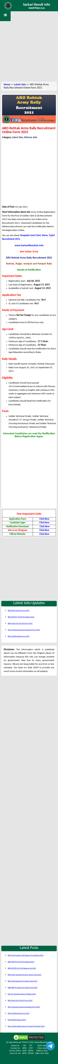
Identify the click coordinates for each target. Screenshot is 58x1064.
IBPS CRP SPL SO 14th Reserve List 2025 (22, 968)
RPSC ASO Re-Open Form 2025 (18, 636)
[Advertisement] (29, 50)
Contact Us (15, 1048)
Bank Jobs (42, 1046)
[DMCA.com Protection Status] (29, 1037)
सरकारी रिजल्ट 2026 (37, 8)
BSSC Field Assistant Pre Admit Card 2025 (22, 981)
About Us (15, 1046)
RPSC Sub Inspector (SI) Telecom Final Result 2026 (26, 955)
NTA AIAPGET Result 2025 (17, 1020)
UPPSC (31, 1051)
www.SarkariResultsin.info (29, 245)
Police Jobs (42, 1048)
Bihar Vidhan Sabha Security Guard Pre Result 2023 (26, 1026)
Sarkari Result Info (36, 5)
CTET (31, 1048)
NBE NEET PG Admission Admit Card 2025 (23, 988)
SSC (24, 1046)
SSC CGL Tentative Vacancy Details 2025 (22, 994)
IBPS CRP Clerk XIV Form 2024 (18, 611)
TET (30, 1046)
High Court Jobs (42, 1053)
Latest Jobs (20, 84)
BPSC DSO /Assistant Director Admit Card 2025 (24, 975)
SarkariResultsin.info (43, 1042)
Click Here (44, 519)
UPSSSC (31, 1053)
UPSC (24, 1048)
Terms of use (15, 1053)
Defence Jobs (30, 137)
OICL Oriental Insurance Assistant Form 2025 (24, 630)
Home (7, 84)
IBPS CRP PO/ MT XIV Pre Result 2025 (21, 617)
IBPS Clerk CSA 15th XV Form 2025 (20, 623)
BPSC (24, 1053)
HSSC (24, 1051)
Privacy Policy (15, 1051)
